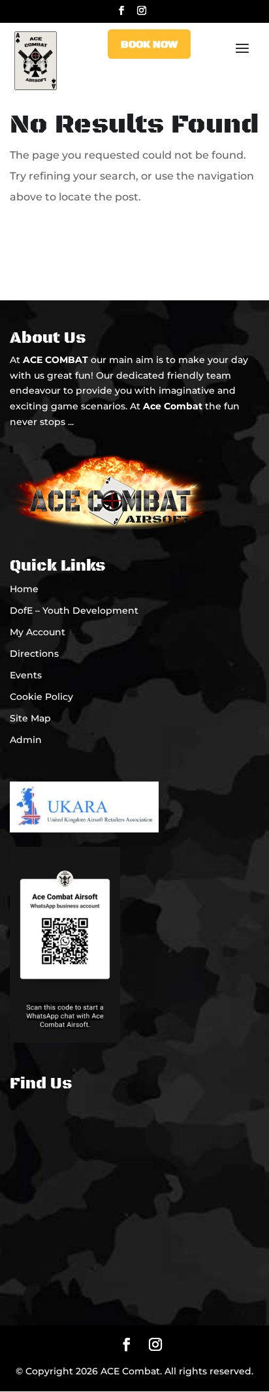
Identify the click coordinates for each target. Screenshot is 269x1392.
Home (24, 589)
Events (26, 675)
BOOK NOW (149, 44)
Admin (26, 740)
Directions (34, 653)
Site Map (30, 718)
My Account (37, 632)
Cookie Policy (41, 697)
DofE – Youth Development (74, 610)
